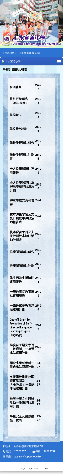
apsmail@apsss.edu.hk (27, 456)
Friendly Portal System (33, 469)
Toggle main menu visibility (59, 61)
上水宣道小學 (13, 61)
